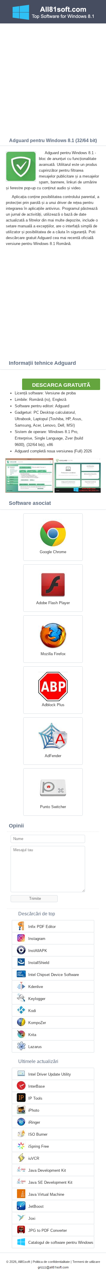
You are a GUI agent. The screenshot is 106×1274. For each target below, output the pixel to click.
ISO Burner (37, 1134)
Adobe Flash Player (53, 603)
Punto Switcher (53, 807)
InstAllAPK (37, 950)
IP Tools (35, 1098)
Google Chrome (53, 552)
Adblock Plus (53, 705)
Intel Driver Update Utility (49, 1074)
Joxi (31, 1218)
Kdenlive (35, 987)
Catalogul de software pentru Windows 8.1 (60, 1243)
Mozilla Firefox (53, 654)
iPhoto (33, 1110)
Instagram (36, 938)
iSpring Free (38, 1146)
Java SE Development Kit (50, 1182)
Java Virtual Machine (46, 1194)
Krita (32, 1035)
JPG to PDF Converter (47, 1230)
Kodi (32, 1011)
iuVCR (33, 1158)
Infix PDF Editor (42, 926)
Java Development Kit (47, 1170)
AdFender (53, 756)
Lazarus (35, 1047)
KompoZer (37, 1023)
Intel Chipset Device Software (53, 974)
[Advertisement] (53, 79)
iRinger (34, 1122)
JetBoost (36, 1206)
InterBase (36, 1086)
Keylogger (36, 999)
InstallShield (38, 962)
